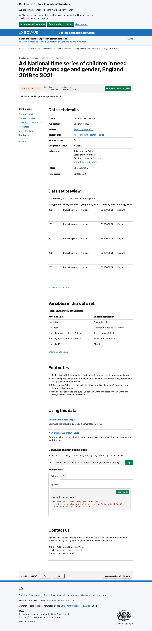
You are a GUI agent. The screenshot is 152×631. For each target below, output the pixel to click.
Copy (129, 462)
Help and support (100, 595)
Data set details (26, 114)
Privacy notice (35, 595)
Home (21, 48)
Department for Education (63, 600)
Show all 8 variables (58, 351)
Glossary (85, 595)
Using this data (26, 131)
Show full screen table (59, 287)
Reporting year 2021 (83, 129)
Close (130, 38)
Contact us (24, 135)
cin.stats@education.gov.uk (68, 550)
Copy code (122, 492)
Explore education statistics (77, 33)
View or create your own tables (63, 432)
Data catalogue (33, 48)
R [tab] (63, 476)
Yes (47, 576)
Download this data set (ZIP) (62, 419)
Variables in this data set (31, 122)
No (61, 576)
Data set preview (27, 118)
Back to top (24, 141)
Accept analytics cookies (32, 24)
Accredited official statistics (89, 134)
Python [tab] (54, 476)
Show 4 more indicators (85, 161)
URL (50, 462)
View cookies (81, 24)
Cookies (23, 595)
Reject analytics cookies (60, 24)
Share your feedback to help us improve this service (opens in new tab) (53, 41)
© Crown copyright (123, 623)
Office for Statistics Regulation (75, 605)
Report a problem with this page (117, 576)
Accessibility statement (68, 595)
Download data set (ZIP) (118, 88)
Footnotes (24, 126)
